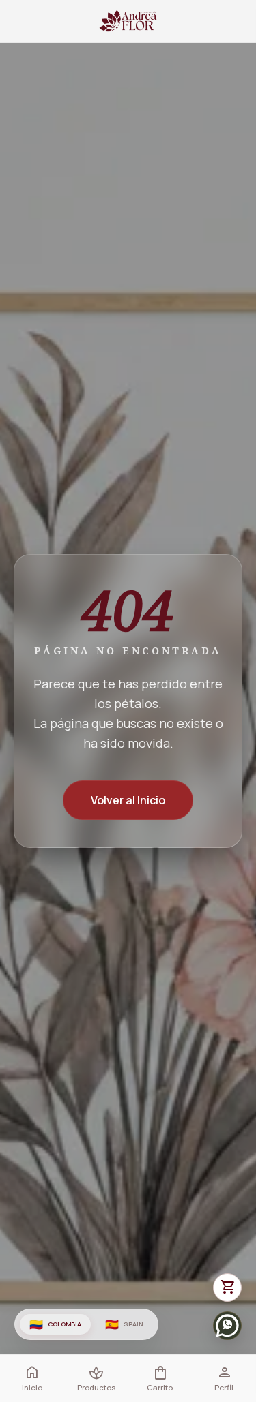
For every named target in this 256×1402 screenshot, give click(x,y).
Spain (124, 1324)
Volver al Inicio (128, 800)
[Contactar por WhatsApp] (227, 1325)
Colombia (55, 1324)
